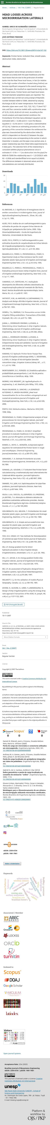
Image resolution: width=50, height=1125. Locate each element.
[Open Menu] (2, 2)
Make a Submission (12, 864)
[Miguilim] (12, 996)
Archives (12, 8)
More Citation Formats (12, 637)
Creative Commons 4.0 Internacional (23, 1079)
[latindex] (11, 1016)
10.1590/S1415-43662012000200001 (17, 799)
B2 (5, 826)
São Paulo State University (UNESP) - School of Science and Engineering (22, 1092)
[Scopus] (12, 975)
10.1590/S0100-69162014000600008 (17, 779)
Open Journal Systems (12, 1053)
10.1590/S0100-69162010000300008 (17, 766)
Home (4, 8)
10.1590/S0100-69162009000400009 (17, 750)
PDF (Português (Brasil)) (14, 605)
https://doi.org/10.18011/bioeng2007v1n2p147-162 (26, 50)
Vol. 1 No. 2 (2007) (24, 8)
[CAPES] (11, 1007)
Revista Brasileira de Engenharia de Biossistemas (24, 2)
